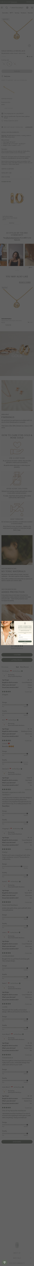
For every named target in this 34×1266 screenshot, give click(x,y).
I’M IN (25, 641)
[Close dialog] (32, 621)
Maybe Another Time (25, 643)
